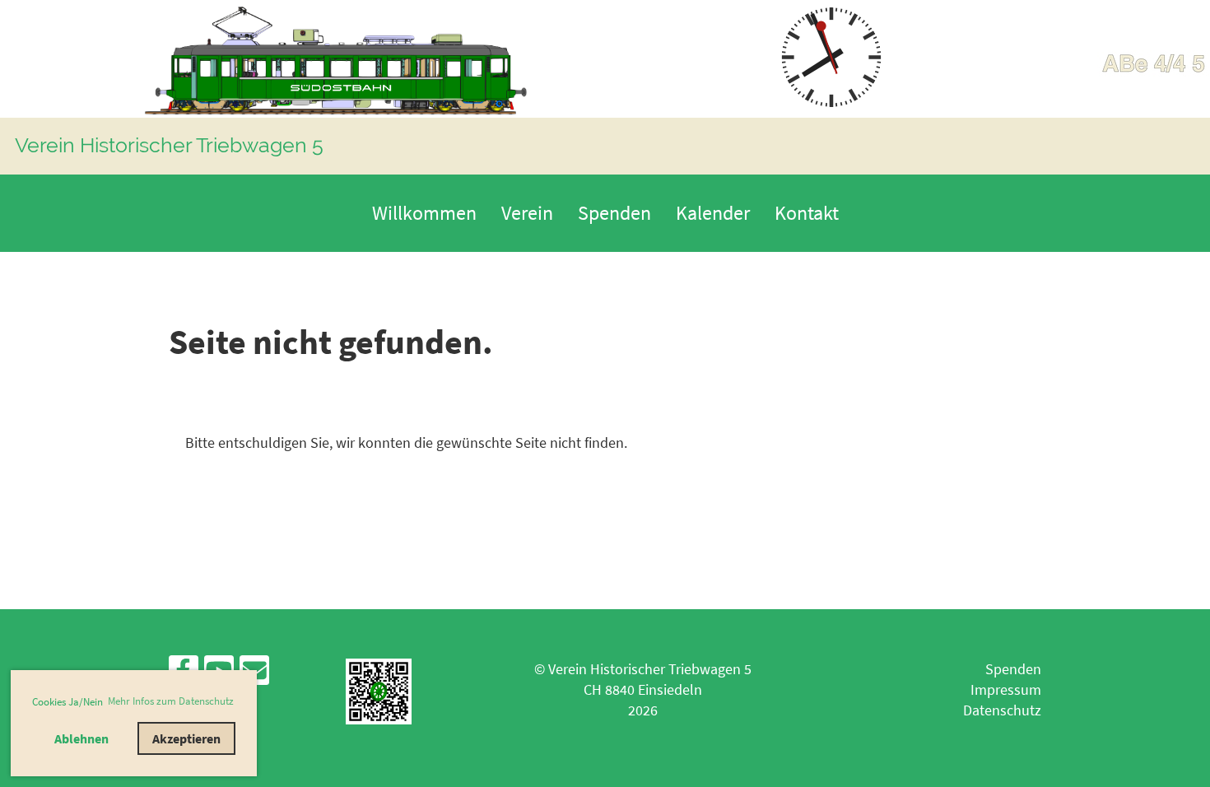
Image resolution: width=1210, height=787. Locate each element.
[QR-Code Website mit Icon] (379, 719)
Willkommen (424, 213)
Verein (527, 213)
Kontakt (807, 213)
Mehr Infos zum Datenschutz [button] (171, 701)
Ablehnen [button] (81, 738)
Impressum (1005, 689)
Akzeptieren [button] (186, 738)
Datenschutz (1002, 710)
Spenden (614, 213)
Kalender (713, 213)
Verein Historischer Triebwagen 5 (169, 145)
